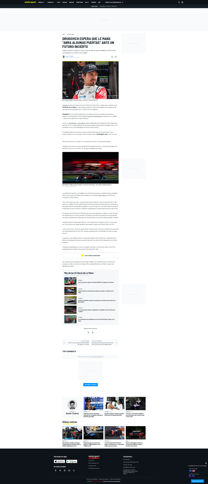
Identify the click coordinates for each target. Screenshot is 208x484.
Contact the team (127, 464)
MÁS (99, 2)
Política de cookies (103, 479)
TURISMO (93, 2)
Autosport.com (92, 465)
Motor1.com (91, 460)
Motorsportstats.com (94, 468)
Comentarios (126, 459)
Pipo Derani (72, 123)
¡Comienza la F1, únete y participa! (108, 6)
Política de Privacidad (115, 479)
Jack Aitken (81, 123)
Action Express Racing (95, 116)
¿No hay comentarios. (90, 356)
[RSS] (73, 470)
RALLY (87, 2)
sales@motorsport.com (129, 467)
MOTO (58, 2)
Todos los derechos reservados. (112, 481)
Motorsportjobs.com (94, 463)
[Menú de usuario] (182, 2)
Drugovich (65, 105)
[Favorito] (112, 56)
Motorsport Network (97, 481)
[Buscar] (179, 2)
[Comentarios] (116, 56)
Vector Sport (102, 195)
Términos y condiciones (92, 479)
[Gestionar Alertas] (92, 332)
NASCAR (65, 2)
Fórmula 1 (41, 2)
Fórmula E (50, 2)
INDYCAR (71, 2)
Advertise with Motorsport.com (131, 462)
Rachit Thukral (69, 56)
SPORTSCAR (79, 2)
